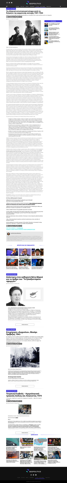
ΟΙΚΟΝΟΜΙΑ (32, 6)
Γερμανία (20, 228)
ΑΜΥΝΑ (27, 6)
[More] (21, 17)
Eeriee (40, 481)
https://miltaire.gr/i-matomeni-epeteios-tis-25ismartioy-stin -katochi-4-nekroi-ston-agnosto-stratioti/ (24, 204)
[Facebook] (7, 17)
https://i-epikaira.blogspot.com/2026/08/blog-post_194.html (18, 315)
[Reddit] (10, 17)
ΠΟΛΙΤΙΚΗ (22, 6)
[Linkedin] (12, 17)
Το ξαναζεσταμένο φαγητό (17, 310)
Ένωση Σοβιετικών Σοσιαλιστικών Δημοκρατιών (21, 229)
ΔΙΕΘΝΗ (17, 6)
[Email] (18, 17)
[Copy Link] (19, 17)
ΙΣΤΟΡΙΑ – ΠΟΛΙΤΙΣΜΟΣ (40, 6)
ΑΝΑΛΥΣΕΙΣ (48, 6)
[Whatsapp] (14, 17)
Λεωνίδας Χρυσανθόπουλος (16, 233)
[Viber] (16, 17)
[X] (9, 17)
